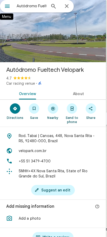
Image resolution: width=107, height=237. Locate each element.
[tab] (26, 93)
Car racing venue (20, 83)
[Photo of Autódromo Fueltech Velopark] (53, 31)
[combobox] (31, 6)
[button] (53, 218)
